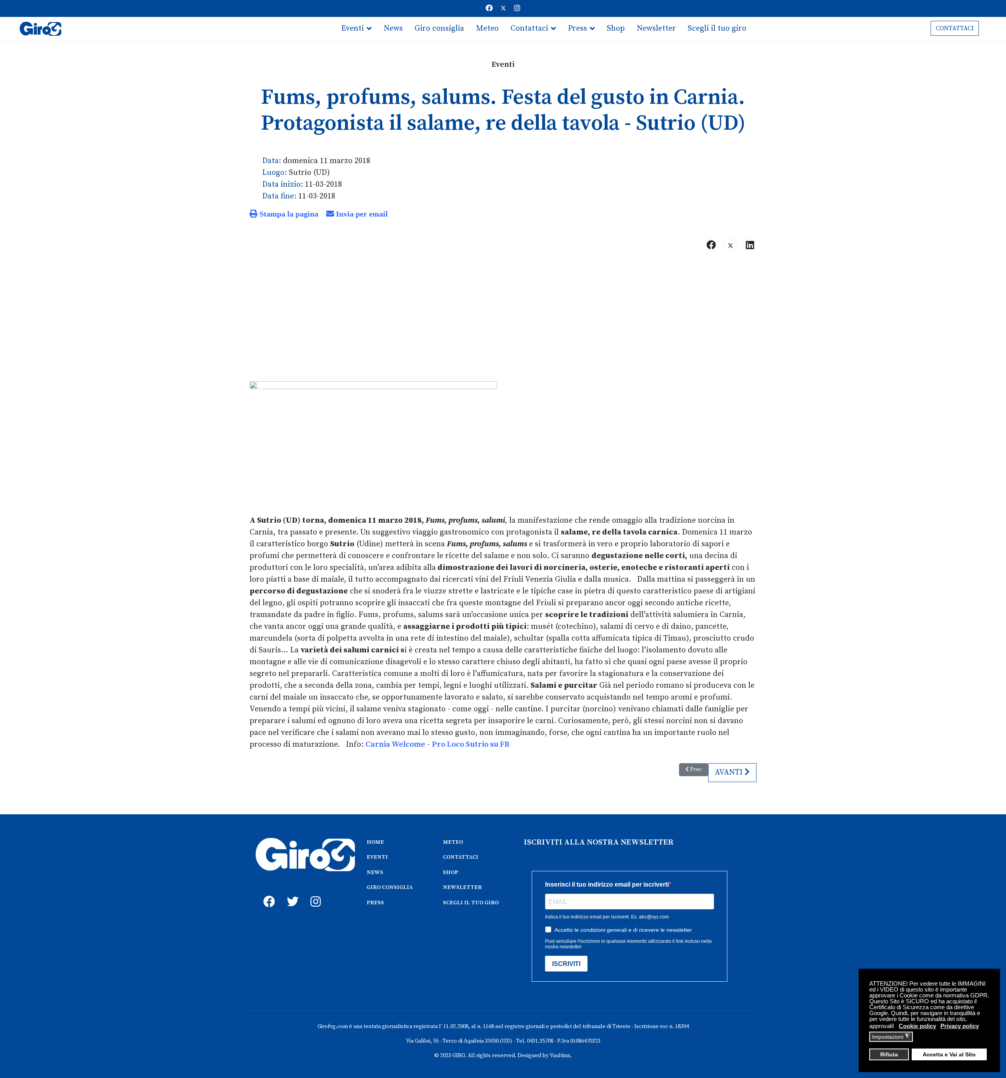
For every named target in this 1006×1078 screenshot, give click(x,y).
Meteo (487, 28)
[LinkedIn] (749, 245)
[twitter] (291, 893)
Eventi (352, 28)
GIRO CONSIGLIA (390, 887)
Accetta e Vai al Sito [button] (949, 1055)
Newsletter (656, 28)
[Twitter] (503, 8)
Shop (616, 28)
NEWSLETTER (462, 887)
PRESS (375, 902)
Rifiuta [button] (889, 1055)
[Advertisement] (503, 320)
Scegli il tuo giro (717, 28)
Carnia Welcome (395, 744)
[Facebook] (489, 8)
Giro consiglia (439, 28)
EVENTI (377, 857)
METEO (453, 842)
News (393, 28)
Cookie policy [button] (917, 1026)
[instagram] (314, 893)
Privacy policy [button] (959, 1026)
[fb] (267, 893)
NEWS (375, 872)
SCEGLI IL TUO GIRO (471, 902)
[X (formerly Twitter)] (730, 245)
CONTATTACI (955, 28)
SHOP (450, 872)
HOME (375, 842)
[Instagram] (517, 8)
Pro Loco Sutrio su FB (470, 744)
